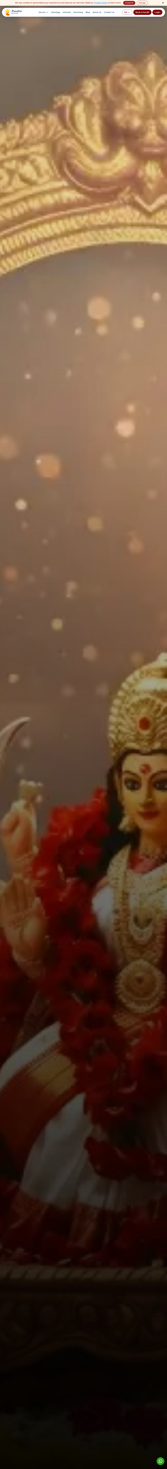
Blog (88, 12)
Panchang (78, 12)
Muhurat (67, 12)
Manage (142, 3)
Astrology (55, 12)
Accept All (129, 3)
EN (125, 12)
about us (97, 12)
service (42, 12)
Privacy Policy (100, 3)
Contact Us (109, 12)
